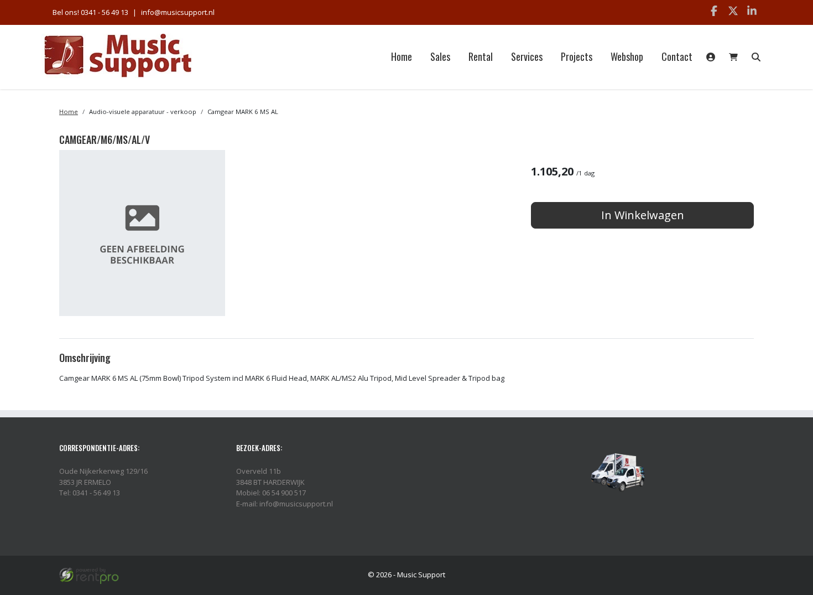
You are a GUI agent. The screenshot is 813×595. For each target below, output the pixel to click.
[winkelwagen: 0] (733, 57)
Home (401, 56)
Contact (676, 56)
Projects (576, 56)
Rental (480, 56)
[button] (756, 57)
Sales (440, 56)
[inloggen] (710, 57)
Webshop (627, 56)
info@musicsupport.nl (178, 12)
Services (527, 56)
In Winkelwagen (642, 215)
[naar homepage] (117, 56)
